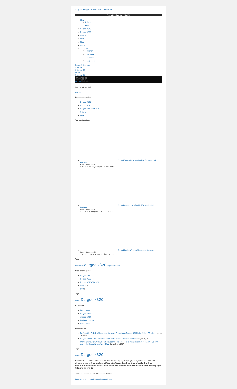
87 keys (77, 300)
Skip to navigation (84, 9)
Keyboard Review (87, 320)
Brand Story (85, 310)
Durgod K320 (85, 105)
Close (78, 92)
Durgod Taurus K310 (113, 266)
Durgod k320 (92, 299)
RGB (87, 25)
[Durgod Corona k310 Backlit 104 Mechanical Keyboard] (99, 205)
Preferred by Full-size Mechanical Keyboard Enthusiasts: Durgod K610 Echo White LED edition (118, 333)
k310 (105, 300)
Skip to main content (102, 9)
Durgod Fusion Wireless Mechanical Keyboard (136, 250)
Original (88, 22)
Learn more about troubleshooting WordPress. (93, 379)
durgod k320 (95, 265)
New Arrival (84, 323)
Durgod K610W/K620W (89, 109)
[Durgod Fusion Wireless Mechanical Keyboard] (99, 250)
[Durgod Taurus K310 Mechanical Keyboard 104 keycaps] (99, 160)
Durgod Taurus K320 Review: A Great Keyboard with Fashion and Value (109, 338)
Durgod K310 (85, 102)
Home (78, 81)
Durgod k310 (85, 313)
